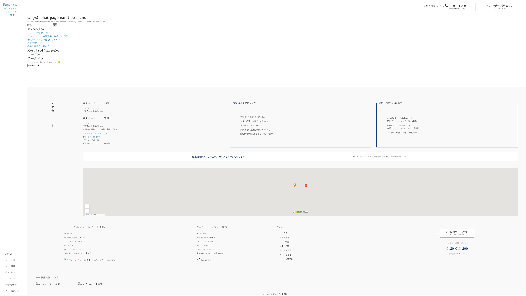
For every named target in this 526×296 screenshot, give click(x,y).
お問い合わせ (11, 284)
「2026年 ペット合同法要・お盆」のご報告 (48, 36)
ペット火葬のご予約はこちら (500, 6)
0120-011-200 (457, 6)
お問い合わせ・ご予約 (457, 233)
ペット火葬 (10, 260)
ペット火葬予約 (12, 290)
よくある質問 (11, 278)
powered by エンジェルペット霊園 (273, 294)
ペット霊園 (10, 266)
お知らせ (9, 254)
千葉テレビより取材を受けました (43, 39)
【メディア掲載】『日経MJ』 (41, 33)
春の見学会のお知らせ (38, 46)
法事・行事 (10, 272)
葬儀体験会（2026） (37, 42)
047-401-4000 (94, 136)
